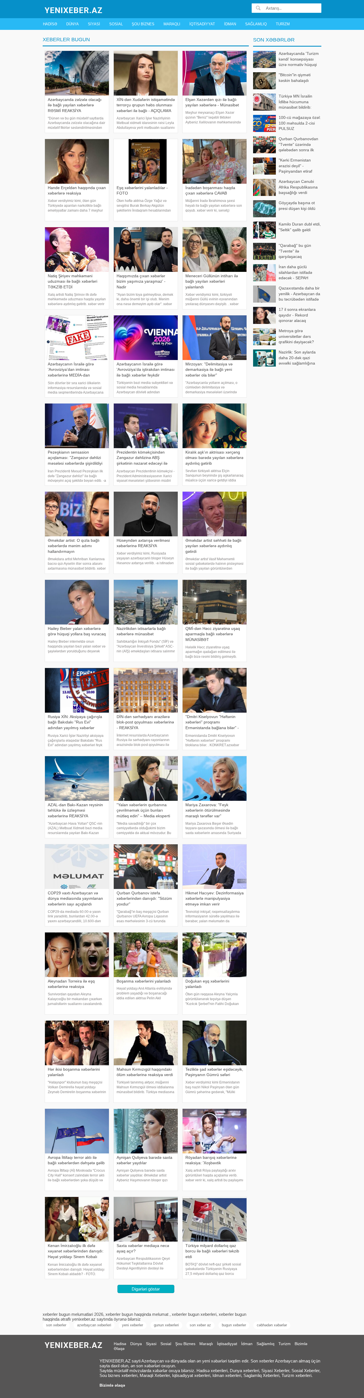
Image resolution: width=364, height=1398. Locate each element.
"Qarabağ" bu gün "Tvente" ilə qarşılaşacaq (295, 251)
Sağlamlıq (256, 24)
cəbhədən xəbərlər (272, 1325)
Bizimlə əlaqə (112, 1385)
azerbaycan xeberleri (94, 1325)
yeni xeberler (132, 1325)
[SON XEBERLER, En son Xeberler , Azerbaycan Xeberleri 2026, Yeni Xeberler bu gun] (74, 10)
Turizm (283, 24)
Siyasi (94, 24)
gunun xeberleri (166, 1325)
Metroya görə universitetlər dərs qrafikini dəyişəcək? (296, 336)
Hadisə (50, 24)
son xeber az (200, 1325)
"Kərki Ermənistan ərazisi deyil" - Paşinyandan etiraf (295, 165)
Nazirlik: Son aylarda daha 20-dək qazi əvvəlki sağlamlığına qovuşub (297, 358)
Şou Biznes (143, 24)
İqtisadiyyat (202, 24)
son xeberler (56, 1325)
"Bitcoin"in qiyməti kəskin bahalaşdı (295, 78)
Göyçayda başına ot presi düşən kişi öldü (297, 205)
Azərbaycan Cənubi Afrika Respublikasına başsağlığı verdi (298, 187)
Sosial (116, 24)
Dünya (72, 24)
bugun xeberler (234, 1325)
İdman (230, 24)
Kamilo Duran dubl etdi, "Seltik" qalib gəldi (300, 227)
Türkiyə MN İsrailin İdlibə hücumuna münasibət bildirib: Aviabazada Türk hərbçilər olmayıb (282, 102)
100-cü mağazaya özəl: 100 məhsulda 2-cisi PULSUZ (300, 123)
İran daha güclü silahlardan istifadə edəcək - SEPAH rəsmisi (295, 272)
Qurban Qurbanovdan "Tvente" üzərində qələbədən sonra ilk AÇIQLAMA (298, 145)
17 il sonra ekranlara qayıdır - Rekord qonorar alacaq (297, 315)
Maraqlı (172, 24)
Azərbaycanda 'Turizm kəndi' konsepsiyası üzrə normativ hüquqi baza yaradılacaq (299, 59)
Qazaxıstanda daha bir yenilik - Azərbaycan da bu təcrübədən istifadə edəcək (299, 294)
